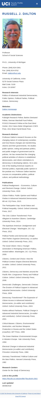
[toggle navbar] (37, 3)
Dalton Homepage (9, 109)
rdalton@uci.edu (14, 73)
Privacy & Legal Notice (34, 393)
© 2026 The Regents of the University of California (13, 393)
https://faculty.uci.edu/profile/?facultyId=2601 (20, 379)
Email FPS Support (20, 396)
